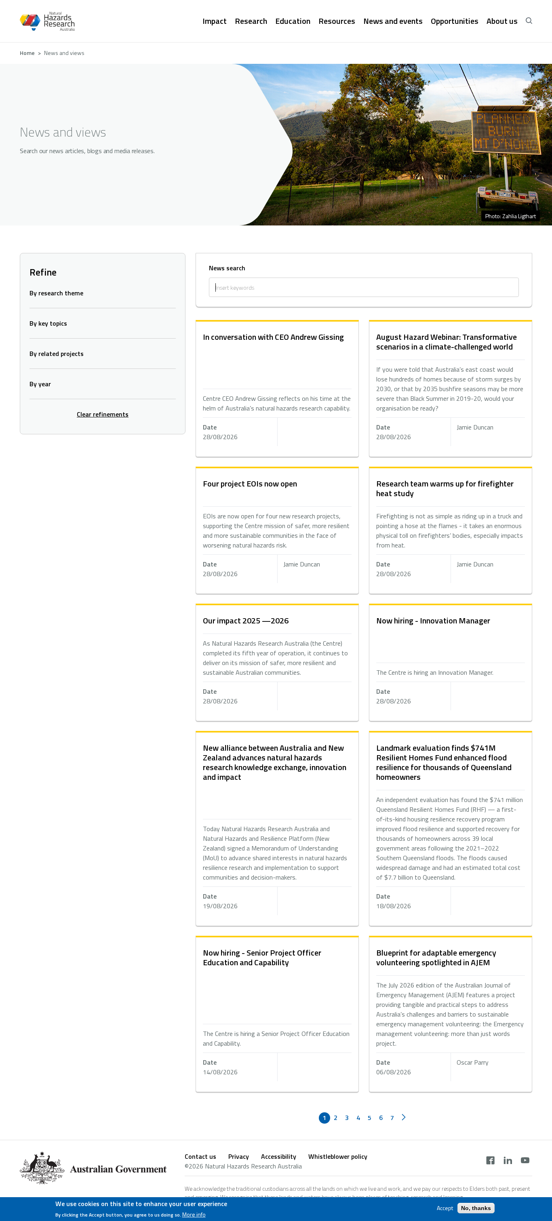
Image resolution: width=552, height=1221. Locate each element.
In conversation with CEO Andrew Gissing (273, 337)
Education (292, 21)
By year (40, 384)
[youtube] (525, 1161)
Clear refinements (103, 414)
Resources (336, 21)
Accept (445, 1208)
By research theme (56, 293)
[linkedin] (508, 1161)
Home (27, 52)
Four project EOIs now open (250, 483)
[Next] (403, 1118)
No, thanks (476, 1208)
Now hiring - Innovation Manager (433, 620)
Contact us (200, 1156)
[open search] (529, 21)
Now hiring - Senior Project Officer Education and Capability (262, 957)
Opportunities (454, 21)
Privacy (238, 1156)
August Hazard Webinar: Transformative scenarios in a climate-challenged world (446, 342)
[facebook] (490, 1161)
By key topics (48, 323)
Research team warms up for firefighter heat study (445, 488)
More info (194, 1214)
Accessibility (278, 1156)
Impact (214, 21)
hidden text (277, 389)
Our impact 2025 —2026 (246, 620)
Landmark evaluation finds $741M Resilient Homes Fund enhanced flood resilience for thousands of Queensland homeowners (444, 762)
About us (502, 21)
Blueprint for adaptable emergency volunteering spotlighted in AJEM (436, 957)
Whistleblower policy (337, 1156)
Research (251, 21)
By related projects (56, 353)
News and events (393, 21)
